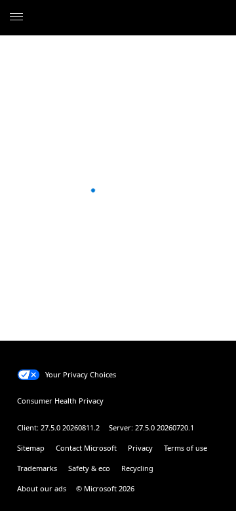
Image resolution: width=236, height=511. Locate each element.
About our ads (41, 488)
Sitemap (31, 448)
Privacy (140, 448)
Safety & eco (89, 468)
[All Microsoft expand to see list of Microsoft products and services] (16, 17)
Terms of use (185, 448)
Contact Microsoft (86, 448)
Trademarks (37, 468)
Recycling (137, 468)
